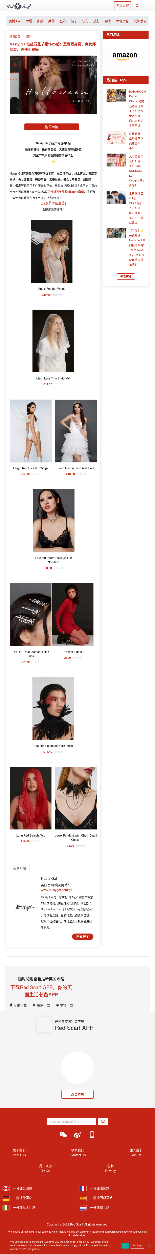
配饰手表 (140, 21)
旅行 (96, 21)
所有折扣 (82, 936)
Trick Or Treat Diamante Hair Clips (30, 654)
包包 (85, 21)
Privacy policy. (31, 1249)
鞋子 (74, 21)
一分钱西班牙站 (101, 1197)
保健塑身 (122, 21)
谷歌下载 (43, 1005)
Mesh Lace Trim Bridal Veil (53, 378)
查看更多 (126, 276)
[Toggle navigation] (144, 6)
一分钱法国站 (99, 1188)
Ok (125, 1245)
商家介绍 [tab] (19, 868)
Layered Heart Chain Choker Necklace (53, 560)
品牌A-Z (15, 21)
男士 (108, 21)
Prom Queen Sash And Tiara (76, 468)
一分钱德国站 (22, 1197)
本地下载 (66, 1005)
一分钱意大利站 (24, 1207)
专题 (29, 21)
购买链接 (51, 126)
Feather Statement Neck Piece (53, 746)
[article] (125, 56)
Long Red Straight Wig (30, 835)
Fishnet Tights (73, 652)
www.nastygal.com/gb (56, 889)
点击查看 (77, 1094)
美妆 (51, 21)
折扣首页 (15, 36)
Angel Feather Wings (51, 289)
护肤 (40, 21)
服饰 (63, 21)
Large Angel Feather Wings (30, 468)
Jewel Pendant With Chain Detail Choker (76, 837)
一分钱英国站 (22, 1188)
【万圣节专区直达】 (53, 203)
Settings (137, 1245)
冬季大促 (122, 5)
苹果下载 (20, 1005)
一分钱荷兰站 (99, 1207)
